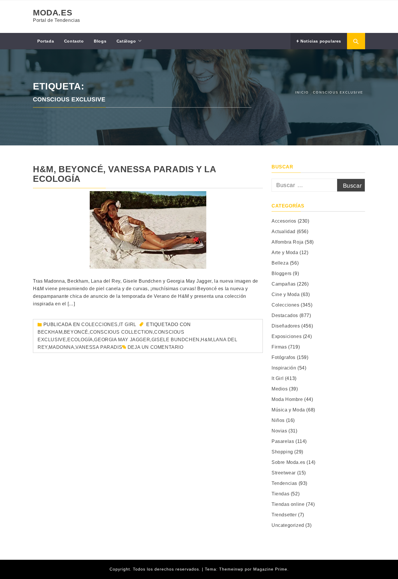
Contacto (74, 41)
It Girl (127, 324)
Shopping (282, 451)
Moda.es (52, 12)
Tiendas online (288, 504)
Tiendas (280, 493)
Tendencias (284, 483)
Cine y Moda (286, 294)
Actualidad (283, 231)
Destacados (285, 315)
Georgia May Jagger (122, 339)
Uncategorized (288, 525)
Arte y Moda (285, 252)
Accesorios (284, 221)
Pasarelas (283, 441)
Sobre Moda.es (288, 462)
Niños (278, 420)
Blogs (100, 41)
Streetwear (284, 472)
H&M (206, 339)
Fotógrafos (283, 357)
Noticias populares (320, 41)
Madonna (61, 347)
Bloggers (282, 273)
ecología (80, 339)
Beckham (50, 332)
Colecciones (99, 324)
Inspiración (284, 367)
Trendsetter (284, 514)
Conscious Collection (121, 332)
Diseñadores (286, 325)
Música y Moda (288, 409)
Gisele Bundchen (176, 339)
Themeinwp (232, 569)
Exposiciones (287, 336)
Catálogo (126, 41)
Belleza (280, 263)
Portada (45, 41)
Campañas (284, 283)
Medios (280, 388)
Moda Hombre (287, 399)
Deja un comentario (156, 347)
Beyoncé (76, 332)
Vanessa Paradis (98, 347)
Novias (279, 430)
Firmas (279, 346)
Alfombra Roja (288, 242)
